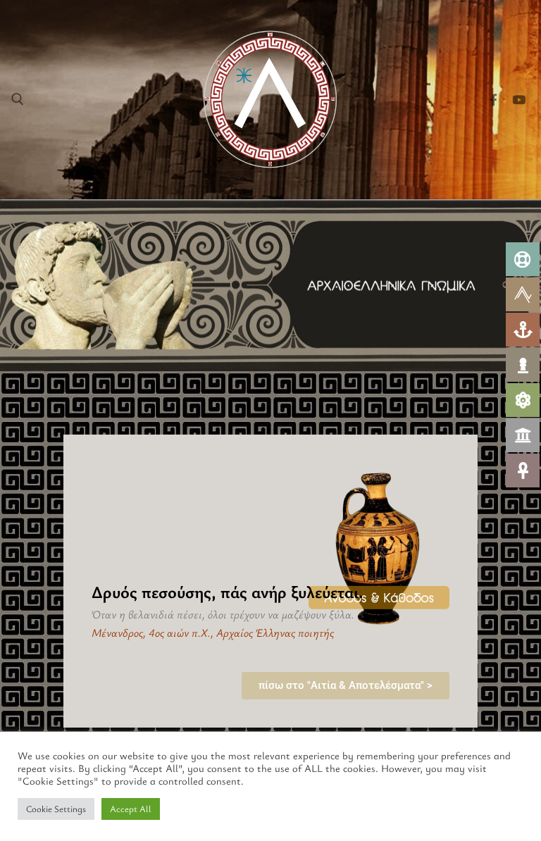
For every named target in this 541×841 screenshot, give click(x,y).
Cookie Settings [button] (56, 808)
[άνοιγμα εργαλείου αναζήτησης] (17, 99)
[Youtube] (519, 100)
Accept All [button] (130, 808)
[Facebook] (493, 100)
